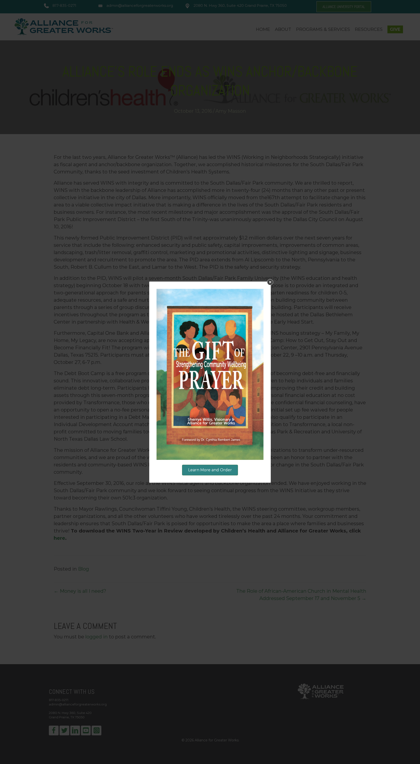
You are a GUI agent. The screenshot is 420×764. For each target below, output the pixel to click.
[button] (270, 282)
